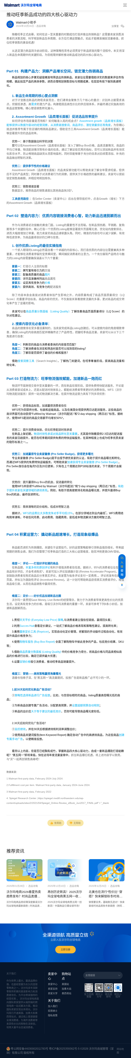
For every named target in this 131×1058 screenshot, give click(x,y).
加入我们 (52, 1006)
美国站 (65, 984)
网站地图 (120, 1051)
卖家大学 (52, 993)
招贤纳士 (52, 1010)
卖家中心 (52, 984)
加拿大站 (66, 988)
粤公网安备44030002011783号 (29, 1048)
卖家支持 (52, 988)
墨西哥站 (66, 993)
